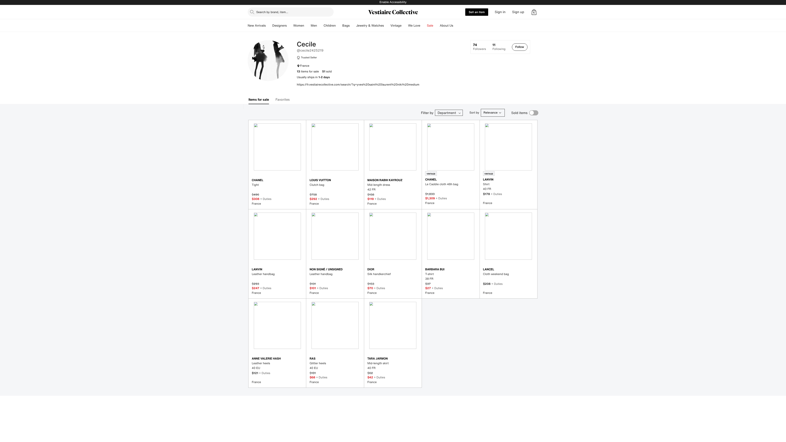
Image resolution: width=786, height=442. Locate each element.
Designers (279, 25)
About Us (446, 25)
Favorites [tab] (283, 99)
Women (298, 25)
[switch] (533, 112)
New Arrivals (257, 25)
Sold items (519, 112)
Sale (430, 25)
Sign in (500, 12)
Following (498, 47)
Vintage (395, 25)
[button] (534, 12)
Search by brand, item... (272, 12)
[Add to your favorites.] (300, 180)
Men (314, 25)
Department (447, 112)
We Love (414, 25)
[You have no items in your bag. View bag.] (534, 12)
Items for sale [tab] (258, 99)
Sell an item (477, 12)
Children (330, 25)
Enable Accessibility (393, 2)
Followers (479, 47)
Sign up (518, 12)
